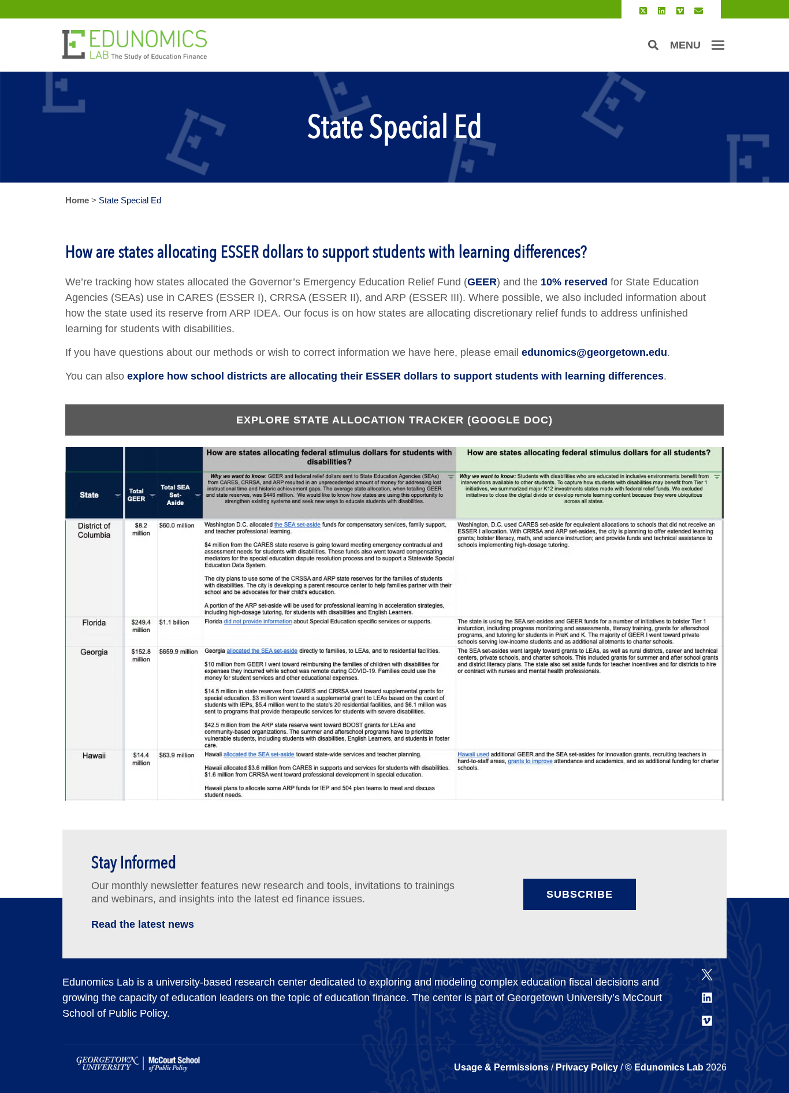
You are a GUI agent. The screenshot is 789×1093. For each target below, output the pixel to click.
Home (77, 200)
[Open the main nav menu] (718, 45)
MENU (685, 45)
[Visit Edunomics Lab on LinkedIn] (661, 10)
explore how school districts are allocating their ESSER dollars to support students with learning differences (395, 376)
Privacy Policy (587, 1067)
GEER (482, 282)
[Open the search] (653, 45)
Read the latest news (142, 924)
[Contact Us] (698, 10)
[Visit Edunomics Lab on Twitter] (643, 10)
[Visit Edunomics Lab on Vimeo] (680, 10)
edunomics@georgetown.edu (594, 352)
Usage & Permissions (502, 1067)
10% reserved (574, 282)
